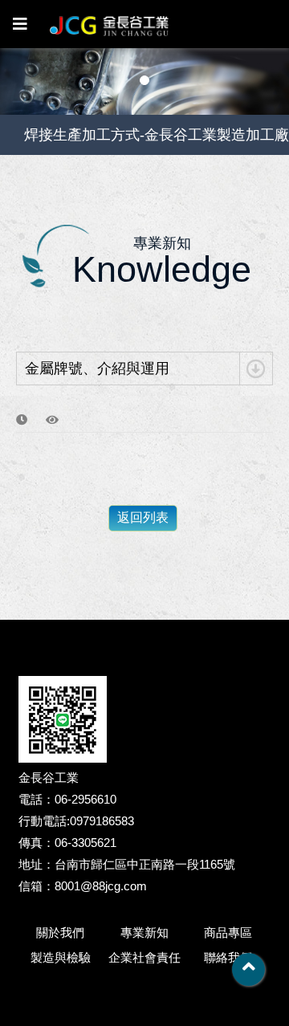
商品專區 (228, 932)
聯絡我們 (228, 957)
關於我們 (60, 932)
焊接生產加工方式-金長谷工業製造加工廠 (156, 135)
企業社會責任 (144, 957)
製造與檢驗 (61, 957)
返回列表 (143, 517)
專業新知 (144, 932)
